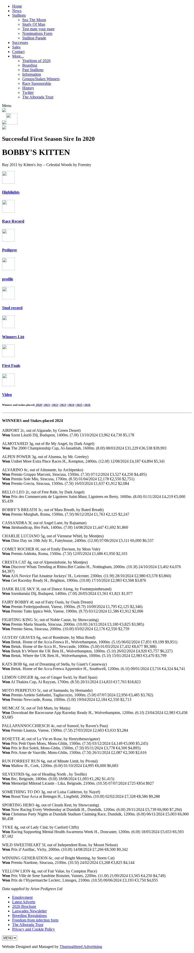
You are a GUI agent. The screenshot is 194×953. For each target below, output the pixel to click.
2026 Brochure (24, 906)
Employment (22, 897)
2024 (71, 404)
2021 (47, 404)
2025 (79, 404)
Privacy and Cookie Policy (33, 929)
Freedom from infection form (35, 920)
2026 (87, 404)
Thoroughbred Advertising (81, 946)
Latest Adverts (23, 902)
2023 (63, 404)
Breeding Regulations (29, 915)
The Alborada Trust (27, 924)
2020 (38, 404)
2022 (55, 404)
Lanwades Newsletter (29, 911)
